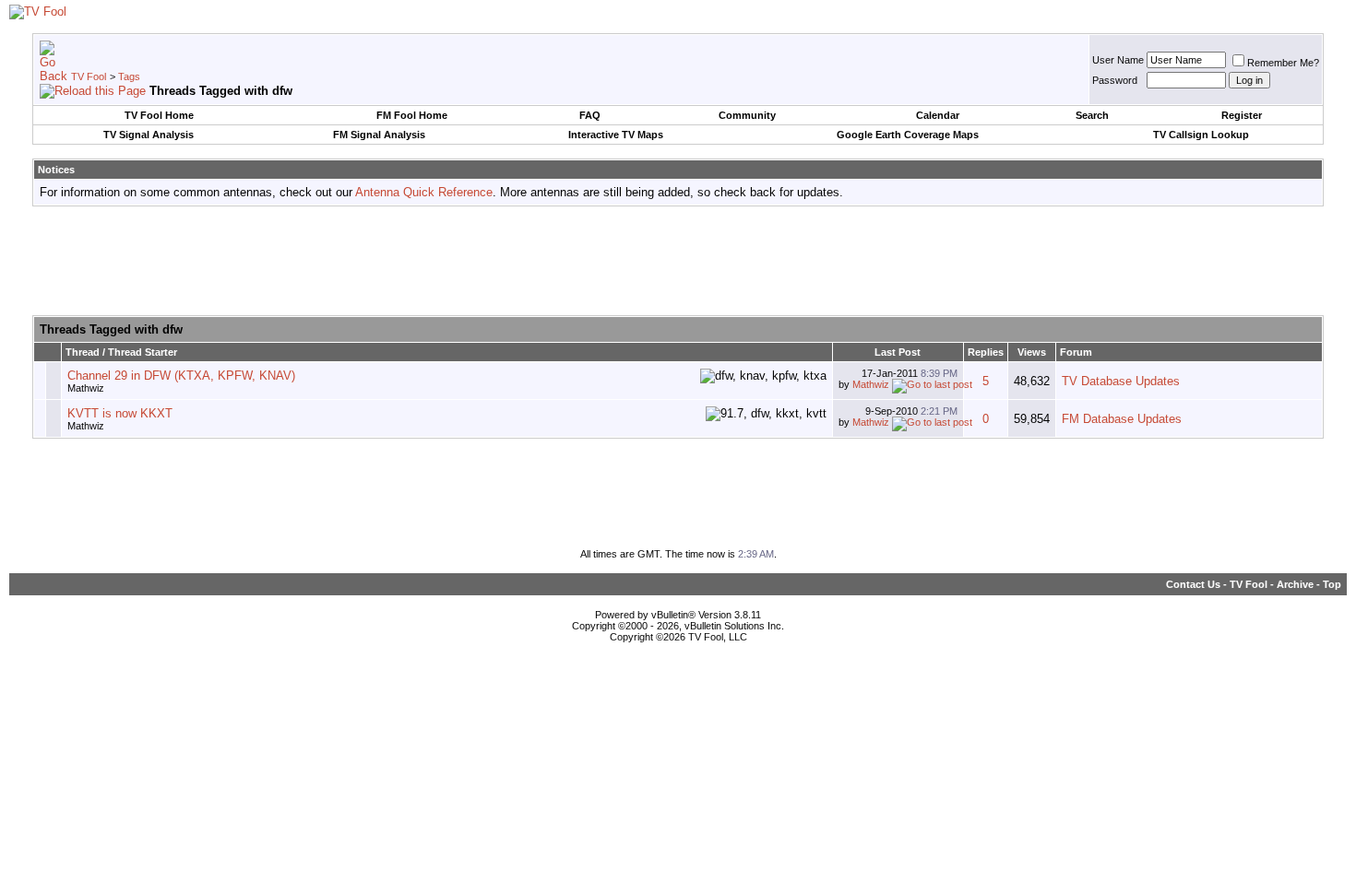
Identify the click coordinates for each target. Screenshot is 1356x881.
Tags (129, 76)
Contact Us (1193, 584)
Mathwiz (85, 388)
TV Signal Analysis (148, 134)
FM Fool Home (411, 115)
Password (1114, 80)
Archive (1295, 584)
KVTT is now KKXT (119, 413)
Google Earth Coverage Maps (908, 134)
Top (1332, 584)
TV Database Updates (1121, 381)
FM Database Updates (1122, 419)
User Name (1118, 59)
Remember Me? (1283, 62)
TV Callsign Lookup (1201, 134)
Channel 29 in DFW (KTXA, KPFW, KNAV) (181, 375)
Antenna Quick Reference (424, 192)
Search (1092, 115)
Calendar (937, 115)
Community (747, 115)
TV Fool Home (159, 115)
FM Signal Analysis (379, 134)
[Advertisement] (678, 261)
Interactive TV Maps (615, 134)
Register (1241, 115)
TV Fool (88, 76)
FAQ (590, 115)
